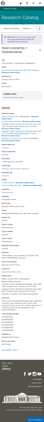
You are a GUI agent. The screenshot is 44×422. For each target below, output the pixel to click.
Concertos (5, 147)
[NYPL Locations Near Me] (27, 3)
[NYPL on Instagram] (35, 374)
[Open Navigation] (40, 3)
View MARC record (9, 350)
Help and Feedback (35, 420)
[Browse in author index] (11, 72)
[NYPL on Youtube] (39, 374)
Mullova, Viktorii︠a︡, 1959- (10, 116)
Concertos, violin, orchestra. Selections (15, 169)
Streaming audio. (8, 192)
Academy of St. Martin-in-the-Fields (14, 138)
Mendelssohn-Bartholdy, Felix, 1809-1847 (16, 70)
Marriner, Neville (7, 121)
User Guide (22, 37)
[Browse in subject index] (24, 183)
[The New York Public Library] (3, 3)
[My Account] (21, 3)
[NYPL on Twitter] (30, 374)
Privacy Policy (37, 383)
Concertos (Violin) (8, 183)
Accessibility (37, 379)
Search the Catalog (11, 28)
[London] (5, 154)
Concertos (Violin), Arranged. (12, 185)
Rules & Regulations (35, 386)
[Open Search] (33, 3)
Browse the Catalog (31, 28)
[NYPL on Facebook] (25, 374)
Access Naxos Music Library (11, 272)
